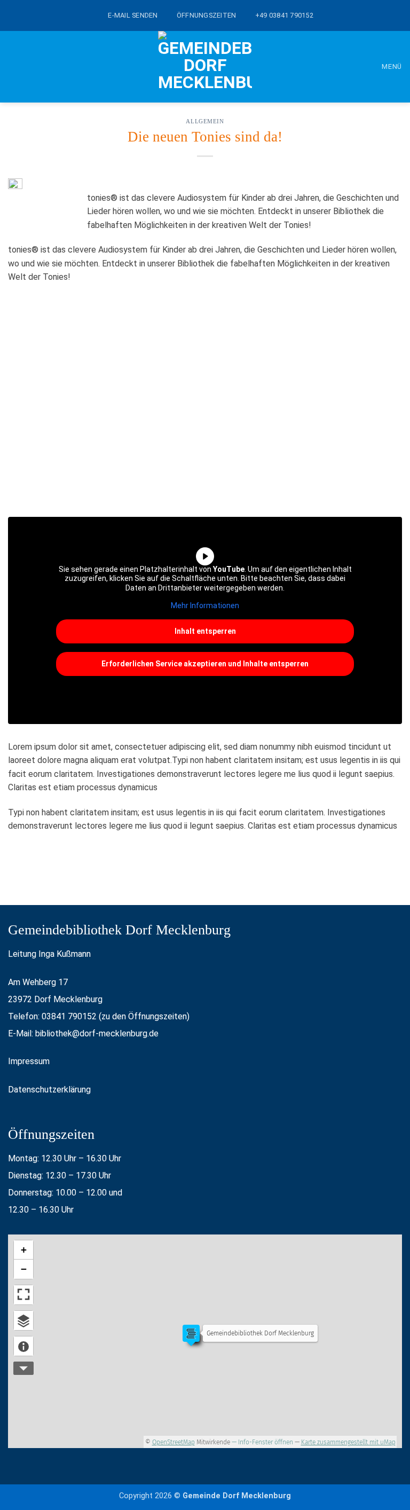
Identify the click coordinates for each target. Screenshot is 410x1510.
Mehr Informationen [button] (205, 605)
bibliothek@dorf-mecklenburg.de (97, 1033)
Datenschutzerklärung (49, 1089)
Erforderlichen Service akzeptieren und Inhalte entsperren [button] (205, 663)
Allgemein (205, 121)
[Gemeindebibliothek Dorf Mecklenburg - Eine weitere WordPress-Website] (205, 67)
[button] (384, 66)
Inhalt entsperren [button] (205, 631)
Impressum (29, 1061)
